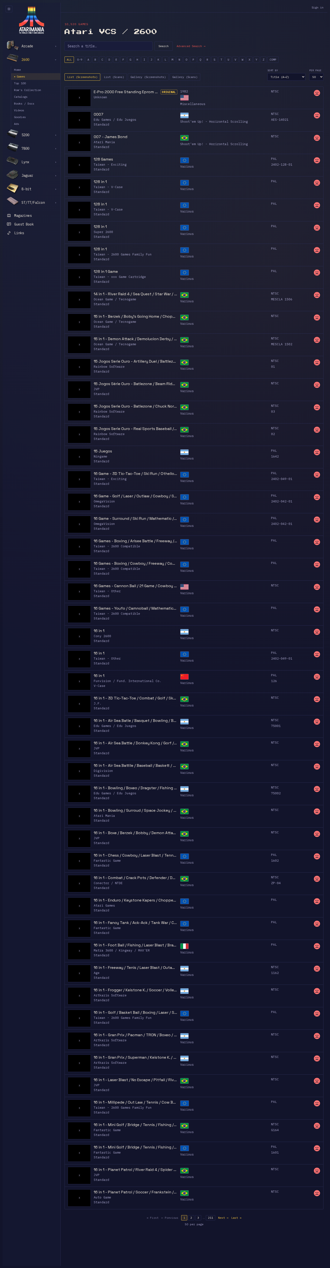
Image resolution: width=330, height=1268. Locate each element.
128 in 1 (100, 181)
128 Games (103, 159)
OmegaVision (104, 501)
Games (19, 76)
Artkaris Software (110, 995)
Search (163, 46)
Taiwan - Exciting (110, 164)
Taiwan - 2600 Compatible (117, 546)
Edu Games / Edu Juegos (115, 120)
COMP (273, 59)
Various (187, 166)
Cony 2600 (102, 636)
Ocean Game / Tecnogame (115, 299)
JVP (97, 389)
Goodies (20, 117)
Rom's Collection (27, 90)
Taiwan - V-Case (108, 187)
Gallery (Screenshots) (148, 77)
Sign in (317, 7)
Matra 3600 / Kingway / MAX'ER (122, 950)
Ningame (100, 456)
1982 (184, 91)
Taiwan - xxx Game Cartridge (120, 277)
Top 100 (20, 83)
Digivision (103, 771)
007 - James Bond (110, 136)
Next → (223, 1217)
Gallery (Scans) (185, 77)
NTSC (275, 91)
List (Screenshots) (82, 77)
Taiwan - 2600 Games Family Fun (123, 254)
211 (210, 1217)
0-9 (79, 59)
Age (97, 973)
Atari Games (104, 905)
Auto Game (102, 1197)
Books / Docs (24, 103)
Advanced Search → (191, 46)
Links (19, 233)
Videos (19, 110)
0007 (98, 114)
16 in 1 (99, 630)
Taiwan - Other (107, 591)
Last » (236, 1217)
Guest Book (24, 224)
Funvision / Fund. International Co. (127, 681)
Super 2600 (103, 232)
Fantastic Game (107, 861)
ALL (69, 59)
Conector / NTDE (108, 883)
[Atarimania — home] (31, 20)
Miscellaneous (192, 104)
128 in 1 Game (106, 271)
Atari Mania (104, 142)
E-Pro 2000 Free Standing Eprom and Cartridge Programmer (126, 91)
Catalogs (21, 97)
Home (17, 69)
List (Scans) (114, 77)
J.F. (97, 703)
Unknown (100, 97)
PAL (274, 159)
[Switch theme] (9, 9)
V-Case (99, 686)
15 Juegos (103, 451)
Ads (16, 124)
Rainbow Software (109, 367)
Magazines (23, 215)
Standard (101, 124)
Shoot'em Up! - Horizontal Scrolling (214, 122)
